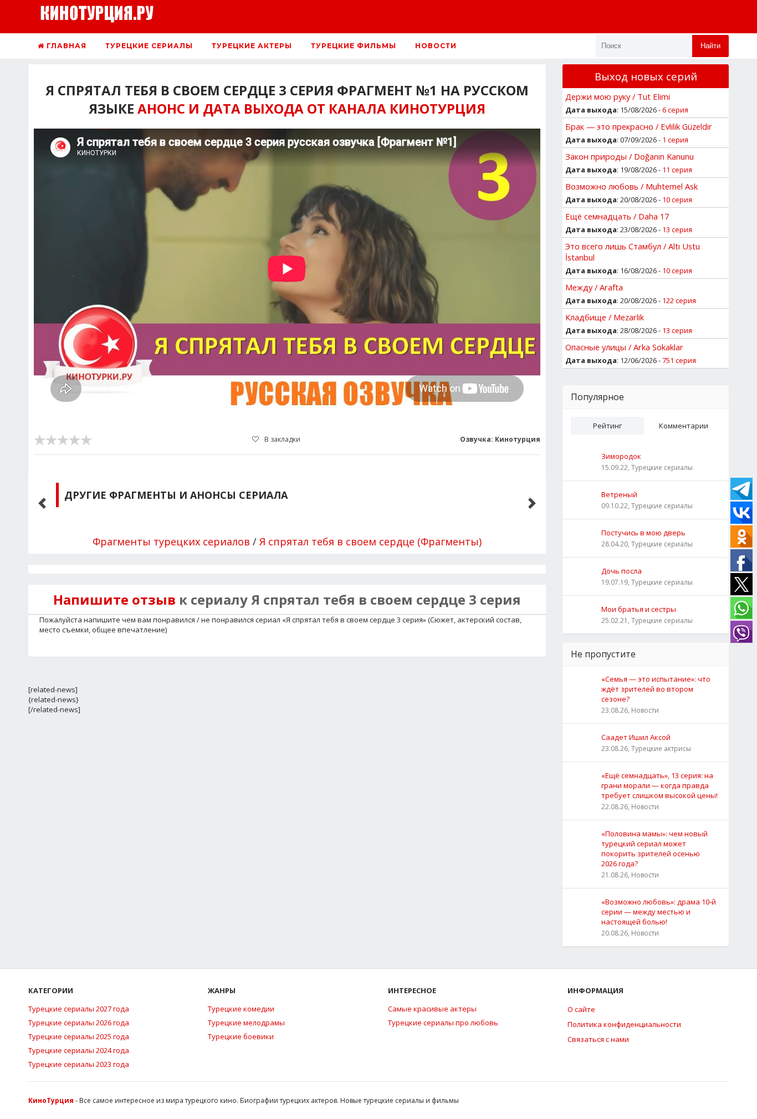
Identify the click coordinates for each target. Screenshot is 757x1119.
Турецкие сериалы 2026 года (78, 1023)
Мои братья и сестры (638, 609)
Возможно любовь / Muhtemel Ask (631, 186)
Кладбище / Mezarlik (604, 317)
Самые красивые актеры (432, 1009)
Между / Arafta (594, 287)
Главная (65, 46)
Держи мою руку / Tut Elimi (617, 96)
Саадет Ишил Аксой (636, 737)
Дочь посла (621, 571)
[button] (42, 503)
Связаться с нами (598, 1039)
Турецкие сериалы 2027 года (78, 1009)
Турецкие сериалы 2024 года (78, 1050)
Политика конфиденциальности (624, 1024)
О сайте (581, 1009)
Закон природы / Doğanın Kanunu (629, 156)
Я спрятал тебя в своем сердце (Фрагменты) (370, 541)
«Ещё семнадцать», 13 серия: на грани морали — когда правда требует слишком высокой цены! (659, 785)
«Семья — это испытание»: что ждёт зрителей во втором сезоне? (655, 689)
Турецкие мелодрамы (246, 1023)
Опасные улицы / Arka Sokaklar (624, 346)
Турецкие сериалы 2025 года (78, 1036)
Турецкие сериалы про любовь (443, 1023)
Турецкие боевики (241, 1036)
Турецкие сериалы (149, 46)
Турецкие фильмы (353, 46)
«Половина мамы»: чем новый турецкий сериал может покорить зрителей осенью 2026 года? (654, 848)
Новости (436, 46)
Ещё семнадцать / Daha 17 (617, 216)
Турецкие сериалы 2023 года (78, 1064)
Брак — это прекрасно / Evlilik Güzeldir (638, 126)
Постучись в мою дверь (643, 533)
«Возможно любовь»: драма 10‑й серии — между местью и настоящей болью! (658, 912)
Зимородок (621, 456)
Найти (710, 46)
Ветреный (619, 494)
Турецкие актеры (252, 46)
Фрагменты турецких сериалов (171, 541)
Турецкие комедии (241, 1009)
